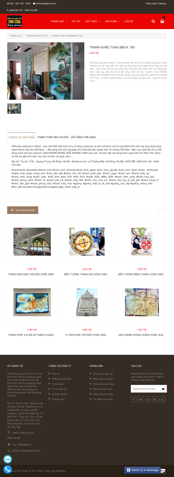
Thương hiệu (58, 399)
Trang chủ (57, 21)
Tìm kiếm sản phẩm (103, 399)
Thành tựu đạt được (61, 378)
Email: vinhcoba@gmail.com (26, 450)
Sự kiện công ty (59, 394)
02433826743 (24, 444)
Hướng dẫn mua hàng (103, 383)
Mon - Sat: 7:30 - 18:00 (20, 3)
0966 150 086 (31, 10)
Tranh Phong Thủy (37, 35)
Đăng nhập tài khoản (103, 394)
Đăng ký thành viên (102, 389)
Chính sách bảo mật (103, 373)
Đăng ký (162, 3)
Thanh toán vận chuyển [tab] (52, 137)
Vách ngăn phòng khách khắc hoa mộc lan (140, 334)
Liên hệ (129, 21)
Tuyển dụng (57, 383)
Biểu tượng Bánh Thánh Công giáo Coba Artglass (140, 274)
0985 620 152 (16, 10)
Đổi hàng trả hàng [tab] (83, 137)
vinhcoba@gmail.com (46, 3)
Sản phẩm (111, 21)
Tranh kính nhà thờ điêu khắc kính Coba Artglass (31, 274)
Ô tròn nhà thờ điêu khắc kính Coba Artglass (86, 334)
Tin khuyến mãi (59, 389)
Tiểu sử (55, 373)
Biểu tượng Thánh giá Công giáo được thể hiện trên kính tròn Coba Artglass (85, 274)
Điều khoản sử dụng (103, 378)
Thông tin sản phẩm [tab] (21, 137)
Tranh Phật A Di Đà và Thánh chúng (31, 334)
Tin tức (76, 21)
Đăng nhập (151, 3)
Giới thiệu (91, 21)
